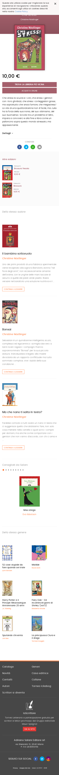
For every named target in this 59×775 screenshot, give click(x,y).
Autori (6, 686)
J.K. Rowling (6, 608)
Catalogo (8, 667)
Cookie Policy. (21, 12)
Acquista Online (30, 91)
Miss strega (29, 510)
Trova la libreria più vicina (29, 85)
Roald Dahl (36, 568)
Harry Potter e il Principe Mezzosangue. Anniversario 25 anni (14, 603)
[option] (29, 496)
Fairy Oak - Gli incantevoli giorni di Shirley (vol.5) (42, 603)
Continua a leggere (13, 289)
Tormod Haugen (38, 641)
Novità (6, 673)
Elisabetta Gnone (38, 608)
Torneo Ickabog (41, 686)
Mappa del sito (25, 768)
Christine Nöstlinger (30, 19)
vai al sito (29, 729)
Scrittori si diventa (13, 692)
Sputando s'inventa (12, 635)
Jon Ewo (5, 638)
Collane (36, 679)
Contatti (7, 679)
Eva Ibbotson (29, 514)
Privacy (15, 768)
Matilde (35, 565)
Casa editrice (40, 673)
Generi (36, 667)
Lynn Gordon (7, 570)
